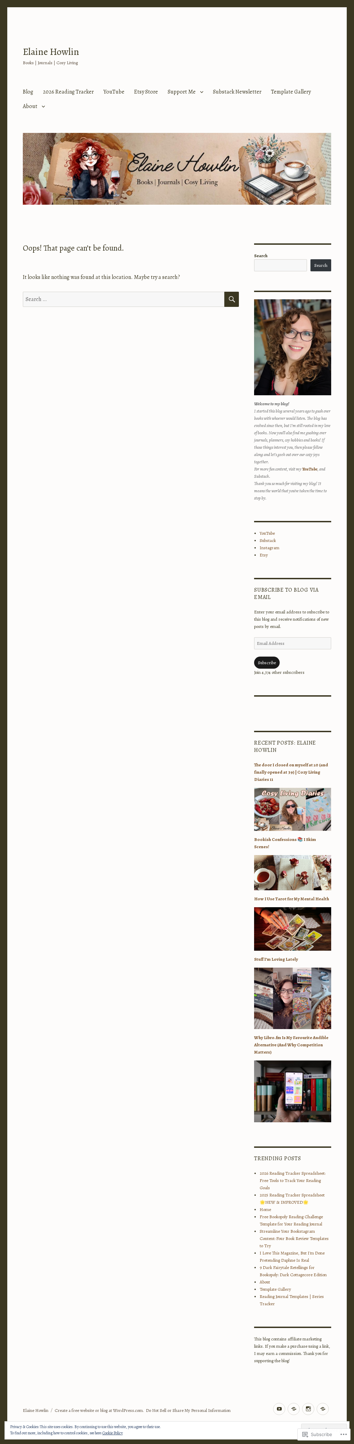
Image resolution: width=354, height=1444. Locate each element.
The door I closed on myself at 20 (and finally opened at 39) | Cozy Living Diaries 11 (291, 772)
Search (261, 256)
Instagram (269, 548)
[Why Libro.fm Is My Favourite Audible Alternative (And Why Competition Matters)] (292, 1093)
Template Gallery (291, 92)
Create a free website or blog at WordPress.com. (99, 1410)
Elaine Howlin (51, 51)
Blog (28, 92)
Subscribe (267, 663)
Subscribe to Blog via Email (286, 593)
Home (265, 1209)
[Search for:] (123, 299)
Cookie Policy (112, 1433)
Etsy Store (146, 92)
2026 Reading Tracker (68, 92)
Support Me (182, 92)
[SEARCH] (231, 299)
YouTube (113, 92)
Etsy (264, 555)
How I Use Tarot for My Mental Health (291, 899)
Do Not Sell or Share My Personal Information (188, 1410)
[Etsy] (323, 1409)
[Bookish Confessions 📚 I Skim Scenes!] (292, 875)
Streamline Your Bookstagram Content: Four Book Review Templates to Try (294, 1238)
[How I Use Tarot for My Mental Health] (292, 931)
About (30, 106)
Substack (268, 540)
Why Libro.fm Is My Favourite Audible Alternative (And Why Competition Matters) (291, 1045)
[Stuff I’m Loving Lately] (292, 1000)
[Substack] (294, 1409)
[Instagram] (308, 1409)
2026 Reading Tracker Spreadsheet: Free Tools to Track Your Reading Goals (292, 1180)
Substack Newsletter (237, 92)
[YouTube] (279, 1409)
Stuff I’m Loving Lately (276, 959)
